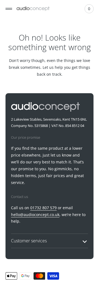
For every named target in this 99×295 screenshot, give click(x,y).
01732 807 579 (43, 214)
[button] (9, 8)
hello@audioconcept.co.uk (35, 220)
